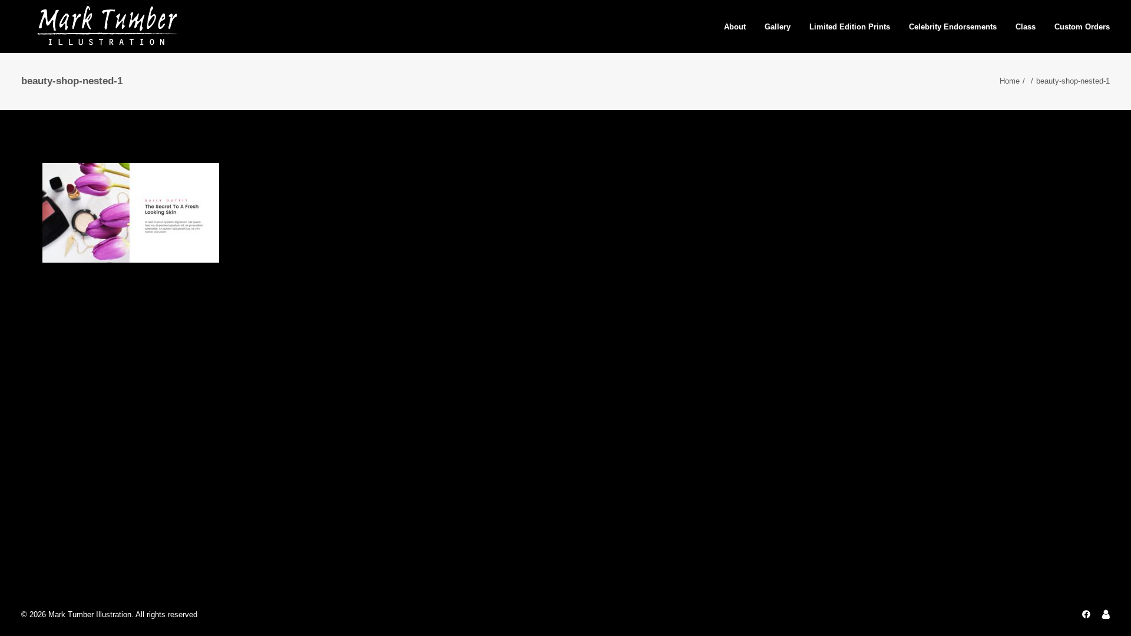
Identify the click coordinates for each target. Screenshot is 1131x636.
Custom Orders (1082, 26)
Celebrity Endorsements (953, 26)
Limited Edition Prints (849, 26)
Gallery (778, 26)
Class (1026, 26)
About (735, 26)
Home (1010, 81)
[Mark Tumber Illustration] (107, 26)
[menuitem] (739, 26)
